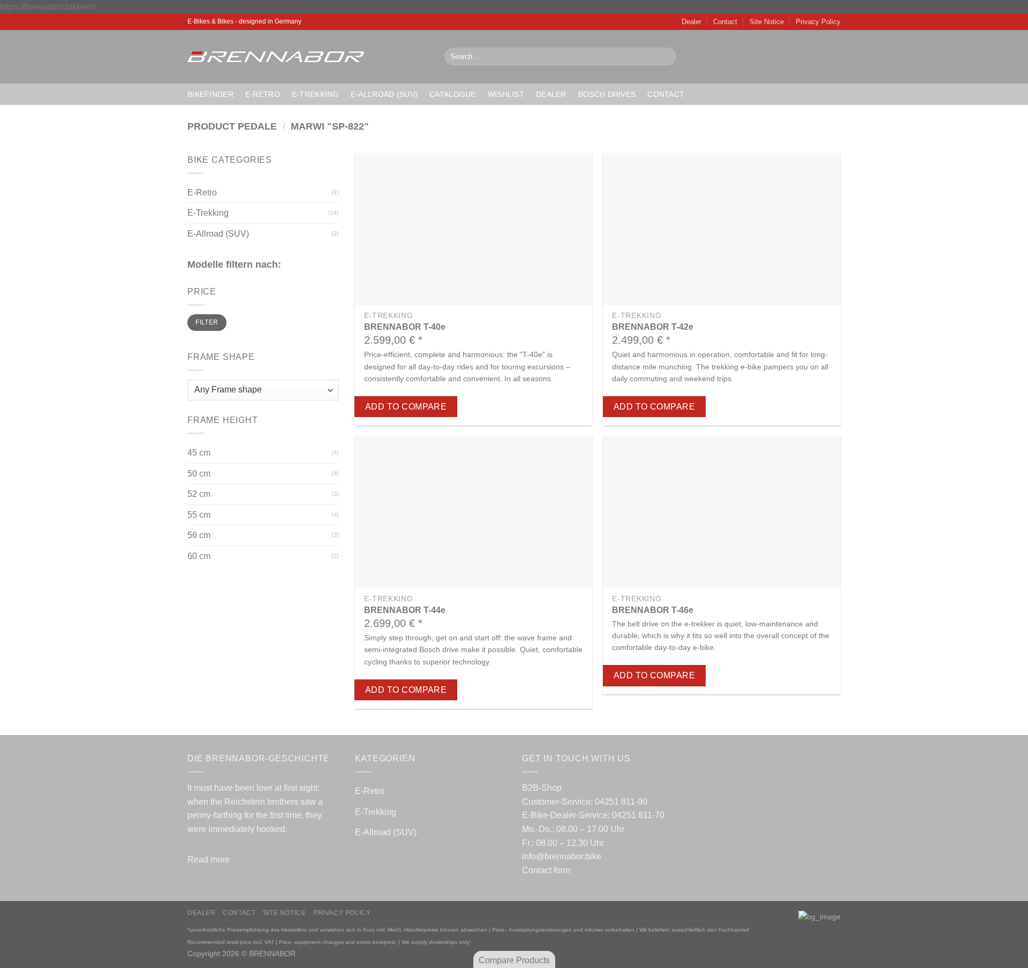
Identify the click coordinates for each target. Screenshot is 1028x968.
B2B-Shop (542, 787)
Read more (208, 859)
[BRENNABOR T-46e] (722, 512)
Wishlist (506, 94)
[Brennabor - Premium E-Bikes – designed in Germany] (307, 56)
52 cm (198, 493)
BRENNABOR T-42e (652, 326)
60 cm (198, 556)
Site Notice (767, 22)
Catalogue (452, 94)
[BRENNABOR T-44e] (473, 512)
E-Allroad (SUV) (384, 94)
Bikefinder (210, 94)
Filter (206, 322)
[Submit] (666, 57)
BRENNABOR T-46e (652, 610)
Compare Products (514, 960)
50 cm (198, 473)
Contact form (546, 870)
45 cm (198, 452)
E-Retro (262, 94)
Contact (725, 22)
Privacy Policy (818, 22)
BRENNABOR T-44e (404, 610)
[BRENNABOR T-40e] (473, 229)
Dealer (691, 22)
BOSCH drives (607, 94)
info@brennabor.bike (561, 856)
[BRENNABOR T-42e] (722, 229)
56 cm (198, 535)
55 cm (198, 514)
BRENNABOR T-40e (404, 326)
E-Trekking (315, 94)
